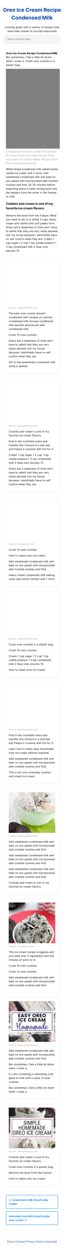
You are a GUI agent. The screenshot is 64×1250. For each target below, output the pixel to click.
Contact (20, 1241)
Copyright (50, 1241)
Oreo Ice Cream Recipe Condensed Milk (32, 14)
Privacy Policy (35, 1241)
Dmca (10, 1241)
